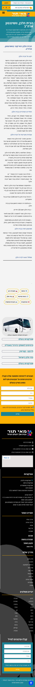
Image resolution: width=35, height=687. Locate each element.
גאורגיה (15, 601)
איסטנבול (30, 625)
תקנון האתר (28, 543)
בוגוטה (31, 631)
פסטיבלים (30, 582)
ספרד (16, 613)
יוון (17, 610)
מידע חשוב (30, 559)
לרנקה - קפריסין (26, 351)
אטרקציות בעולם (26, 339)
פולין (16, 616)
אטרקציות (30, 573)
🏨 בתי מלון (10, 296)
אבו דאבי (30, 622)
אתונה (31, 628)
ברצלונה (30, 601)
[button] (3, 12)
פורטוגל (15, 619)
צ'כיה (16, 622)
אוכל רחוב (30, 568)
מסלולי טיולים (29, 579)
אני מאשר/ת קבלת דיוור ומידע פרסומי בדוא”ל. (17, 665)
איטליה (16, 631)
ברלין (31, 607)
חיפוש (6, 3)
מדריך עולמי (29, 519)
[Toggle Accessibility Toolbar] (31, 683)
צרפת (16, 625)
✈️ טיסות (24, 291)
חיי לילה (31, 576)
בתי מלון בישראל (26, 357)
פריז (32, 613)
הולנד (16, 607)
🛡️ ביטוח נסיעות (23, 296)
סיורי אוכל (30, 571)
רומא (32, 610)
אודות (31, 525)
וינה (32, 604)
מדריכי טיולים (29, 522)
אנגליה (16, 598)
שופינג (31, 585)
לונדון (31, 598)
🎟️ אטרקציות (25, 302)
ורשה (31, 616)
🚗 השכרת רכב (12, 291)
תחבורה (31, 562)
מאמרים (31, 531)
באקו (32, 619)
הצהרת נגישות (27, 539)
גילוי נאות (30, 547)
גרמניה (16, 604)
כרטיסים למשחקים (28, 565)
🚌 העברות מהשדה (11, 302)
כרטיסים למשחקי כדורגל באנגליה (19, 345)
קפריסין (16, 628)
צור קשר (30, 528)
